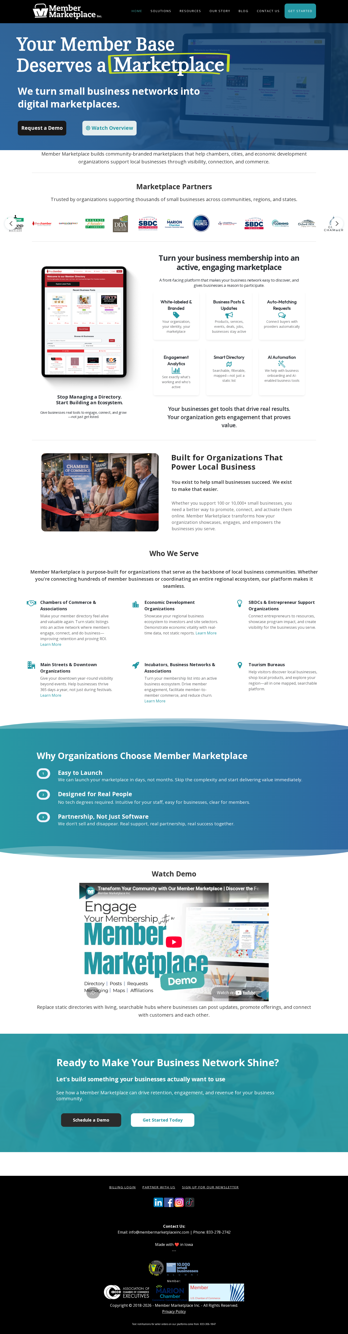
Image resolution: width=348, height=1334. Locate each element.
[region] (174, 86)
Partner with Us (159, 1187)
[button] (109, 128)
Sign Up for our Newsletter (210, 1187)
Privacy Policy (174, 1311)
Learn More (50, 644)
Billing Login (122, 1187)
